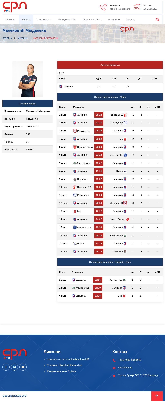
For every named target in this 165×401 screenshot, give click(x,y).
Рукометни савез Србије (61, 371)
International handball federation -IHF (68, 359)
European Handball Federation (64, 365)
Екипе (25, 19)
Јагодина (22, 38)
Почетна (10, 19)
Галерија (112, 19)
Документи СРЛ (91, 19)
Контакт (130, 19)
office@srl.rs (150, 9)
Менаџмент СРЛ (66, 19)
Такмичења (43, 19)
